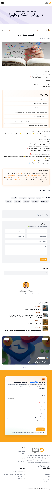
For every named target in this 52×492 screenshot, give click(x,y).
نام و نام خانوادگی (41, 388)
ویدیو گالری (22, 459)
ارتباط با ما (47, 474)
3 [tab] (23, 367)
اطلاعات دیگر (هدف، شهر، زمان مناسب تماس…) (35, 417)
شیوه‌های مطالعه (11, 175)
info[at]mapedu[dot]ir (18, 472)
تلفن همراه (42, 396)
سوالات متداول (46, 479)
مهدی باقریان (17, 201)
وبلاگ (28, 11)
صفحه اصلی (33, 11)
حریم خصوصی (46, 482)
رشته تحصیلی (42, 410)
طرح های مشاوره (21, 461)
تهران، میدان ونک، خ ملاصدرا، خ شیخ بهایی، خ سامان (12, 475)
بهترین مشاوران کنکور (18, 180)
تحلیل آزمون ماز (39, 175)
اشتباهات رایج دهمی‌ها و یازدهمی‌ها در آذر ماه (38, 125)
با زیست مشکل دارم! (43, 99)
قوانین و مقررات (46, 477)
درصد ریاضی (26, 201)
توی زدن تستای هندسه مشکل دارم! (40, 103)
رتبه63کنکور (8, 201)
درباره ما (48, 472)
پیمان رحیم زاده (43, 30)
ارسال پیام (43, 259)
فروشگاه (23, 454)
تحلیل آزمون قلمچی (32, 175)
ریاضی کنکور (31, 198)
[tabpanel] (26, 350)
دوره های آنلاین (21, 451)
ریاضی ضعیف (23, 198)
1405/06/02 (33, 30)
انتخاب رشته (7, 177)
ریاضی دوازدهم (44, 201)
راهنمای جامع (44, 112)
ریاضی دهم (14, 198)
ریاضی (38, 198)
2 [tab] (25, 367)
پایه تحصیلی (42, 403)
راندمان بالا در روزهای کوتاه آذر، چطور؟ (40, 116)
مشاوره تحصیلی (18, 173)
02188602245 (19, 478)
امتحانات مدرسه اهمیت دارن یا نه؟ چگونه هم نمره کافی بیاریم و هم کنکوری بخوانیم (31, 121)
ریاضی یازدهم (35, 201)
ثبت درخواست (40, 429)
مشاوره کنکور (39, 112)
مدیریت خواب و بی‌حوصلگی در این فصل (39, 108)
